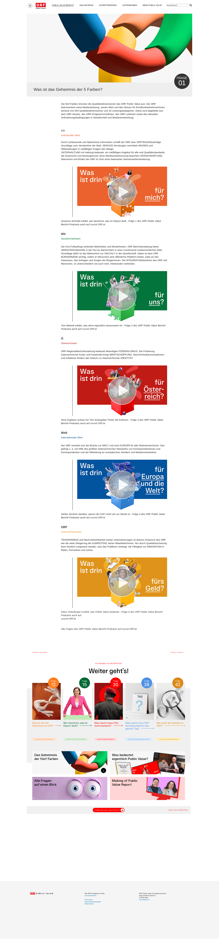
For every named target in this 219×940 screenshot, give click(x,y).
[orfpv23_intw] (122, 485)
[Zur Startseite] (41, 6)
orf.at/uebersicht (90, 895)
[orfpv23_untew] (122, 582)
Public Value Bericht (63, 5)
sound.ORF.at (97, 224)
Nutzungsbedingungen (93, 902)
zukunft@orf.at (144, 900)
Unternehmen (129, 5)
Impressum (89, 900)
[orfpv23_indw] (122, 192)
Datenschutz (89, 904)
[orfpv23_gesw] (122, 296)
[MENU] (30, 6)
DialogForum (86, 5)
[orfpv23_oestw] (122, 390)
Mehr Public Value (152, 5)
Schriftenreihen (108, 5)
